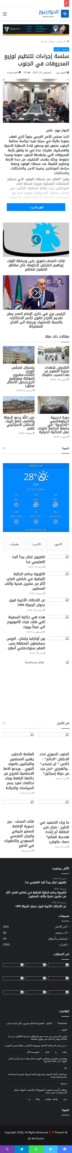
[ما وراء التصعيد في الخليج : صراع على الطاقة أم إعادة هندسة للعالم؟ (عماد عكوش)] (53, 809)
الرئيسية (62, 41)
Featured (62, 1023)
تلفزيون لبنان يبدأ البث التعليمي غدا (28, 559)
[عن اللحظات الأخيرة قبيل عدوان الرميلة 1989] (58, 605)
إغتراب (63, 944)
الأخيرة (37, 544)
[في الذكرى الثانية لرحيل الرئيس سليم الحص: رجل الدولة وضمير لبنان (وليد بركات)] (58, 969)
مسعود (63, 1083)
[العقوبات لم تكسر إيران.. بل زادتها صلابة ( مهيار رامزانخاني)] (58, 996)
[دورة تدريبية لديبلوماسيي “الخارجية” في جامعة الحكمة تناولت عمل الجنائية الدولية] (53, 405)
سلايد (64, 1051)
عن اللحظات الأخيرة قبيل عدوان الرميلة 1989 (27, 602)
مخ (65, 1067)
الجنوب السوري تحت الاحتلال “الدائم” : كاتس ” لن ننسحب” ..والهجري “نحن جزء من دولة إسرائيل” (54, 764)
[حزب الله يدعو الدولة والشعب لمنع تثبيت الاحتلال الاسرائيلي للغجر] (19, 405)
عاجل (47, 1051)
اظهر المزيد (37, 207)
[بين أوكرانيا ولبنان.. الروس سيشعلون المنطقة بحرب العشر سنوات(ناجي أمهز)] (58, 643)
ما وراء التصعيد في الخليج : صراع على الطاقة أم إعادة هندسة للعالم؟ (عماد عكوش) (54, 832)
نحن (65, 1099)
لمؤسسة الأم (33, 1051)
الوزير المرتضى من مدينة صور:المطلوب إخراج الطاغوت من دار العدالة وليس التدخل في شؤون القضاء (37, 1037)
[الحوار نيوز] (53, 14)
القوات (64, 1029)
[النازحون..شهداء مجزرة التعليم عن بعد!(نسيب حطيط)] (53, 355)
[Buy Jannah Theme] (36, 29)
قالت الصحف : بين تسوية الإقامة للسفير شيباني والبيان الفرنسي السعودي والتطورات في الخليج (19, 833)
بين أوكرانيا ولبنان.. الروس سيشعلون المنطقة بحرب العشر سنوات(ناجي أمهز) (26, 643)
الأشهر (58, 544)
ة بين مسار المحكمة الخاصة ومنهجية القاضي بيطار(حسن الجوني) (36, 1045)
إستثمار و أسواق (57, 938)
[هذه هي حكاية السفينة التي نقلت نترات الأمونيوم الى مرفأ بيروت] (58, 622)
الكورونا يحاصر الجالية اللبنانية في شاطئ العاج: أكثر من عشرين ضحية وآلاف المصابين (24, 581)
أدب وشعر (61, 932)
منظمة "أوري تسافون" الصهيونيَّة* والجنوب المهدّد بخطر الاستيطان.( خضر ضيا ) (40, 1091)
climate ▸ (36, 529)
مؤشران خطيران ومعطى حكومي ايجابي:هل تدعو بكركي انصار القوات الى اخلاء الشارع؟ (37, 1060)
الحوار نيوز (61, 72)
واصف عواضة (51, 1099)
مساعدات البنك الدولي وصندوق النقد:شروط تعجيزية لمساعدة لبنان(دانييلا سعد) (37, 1075)
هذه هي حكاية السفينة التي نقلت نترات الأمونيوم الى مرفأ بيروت (26, 622)
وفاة (38, 1099)
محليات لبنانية (48, 41)
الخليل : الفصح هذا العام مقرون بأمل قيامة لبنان (29, 1023)
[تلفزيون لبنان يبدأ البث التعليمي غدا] (58, 562)
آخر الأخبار (61, 926)
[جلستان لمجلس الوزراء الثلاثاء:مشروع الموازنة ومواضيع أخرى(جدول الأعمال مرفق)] (19, 355)
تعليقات (14, 544)
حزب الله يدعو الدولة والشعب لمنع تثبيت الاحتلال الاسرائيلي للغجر (19, 423)
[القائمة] (5, 15)
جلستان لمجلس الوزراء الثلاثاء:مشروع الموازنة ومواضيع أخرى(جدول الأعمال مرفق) (21, 376)
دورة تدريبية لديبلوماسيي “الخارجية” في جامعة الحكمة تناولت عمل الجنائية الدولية (53, 424)
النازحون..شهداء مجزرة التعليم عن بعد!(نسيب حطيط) (55, 371)
